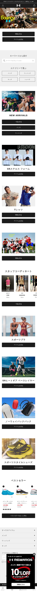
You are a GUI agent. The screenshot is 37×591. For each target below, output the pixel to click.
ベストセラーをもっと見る (18, 515)
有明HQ (8, 293)
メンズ (18, 127)
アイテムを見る (18, 39)
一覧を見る (18, 122)
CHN (7, 295)
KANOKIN (22, 295)
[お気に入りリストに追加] (11, 497)
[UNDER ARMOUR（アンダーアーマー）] (18, 5)
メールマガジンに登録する (10, 553)
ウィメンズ (18, 133)
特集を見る (18, 34)
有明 (22, 293)
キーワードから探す (18, 56)
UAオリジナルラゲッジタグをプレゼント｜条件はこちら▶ (19, 1)
